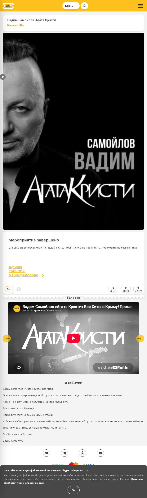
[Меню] (140, 5)
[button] (140, 338)
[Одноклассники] (82, 453)
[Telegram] (64, 453)
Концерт (12, 25)
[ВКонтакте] (46, 453)
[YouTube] (100, 453)
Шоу (21, 25)
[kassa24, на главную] (8, 6)
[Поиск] (84, 5)
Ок (74, 490)
